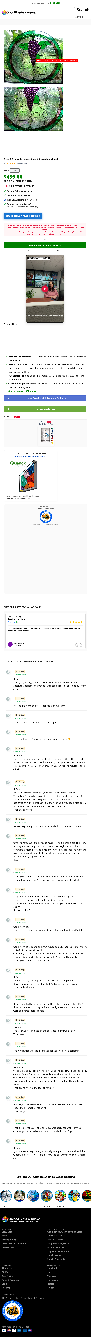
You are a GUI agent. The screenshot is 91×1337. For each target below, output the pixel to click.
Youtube (51, 1276)
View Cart (7, 1231)
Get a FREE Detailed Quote (45, 245)
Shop (4, 1235)
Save (17, 417)
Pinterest (52, 1272)
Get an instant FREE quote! (22, 391)
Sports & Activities (57, 1259)
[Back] (4, 22)
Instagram (52, 1279)
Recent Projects (10, 1279)
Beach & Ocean (55, 1239)
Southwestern (54, 1255)
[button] (81, 645)
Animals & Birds (55, 1247)
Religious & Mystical (58, 1243)
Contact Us (8, 1247)
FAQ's (5, 1272)
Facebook (52, 1268)
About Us (7, 1268)
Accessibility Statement (14, 1243)
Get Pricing (8, 1276)
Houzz (50, 1283)
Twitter (51, 1287)
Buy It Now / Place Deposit (23, 216)
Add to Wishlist (54, 60)
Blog (4, 1283)
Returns (6, 1287)
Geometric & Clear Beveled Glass (64, 1231)
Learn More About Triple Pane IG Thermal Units (30, 456)
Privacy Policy (9, 1239)
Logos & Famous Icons (59, 1251)
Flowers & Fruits (56, 1235)
